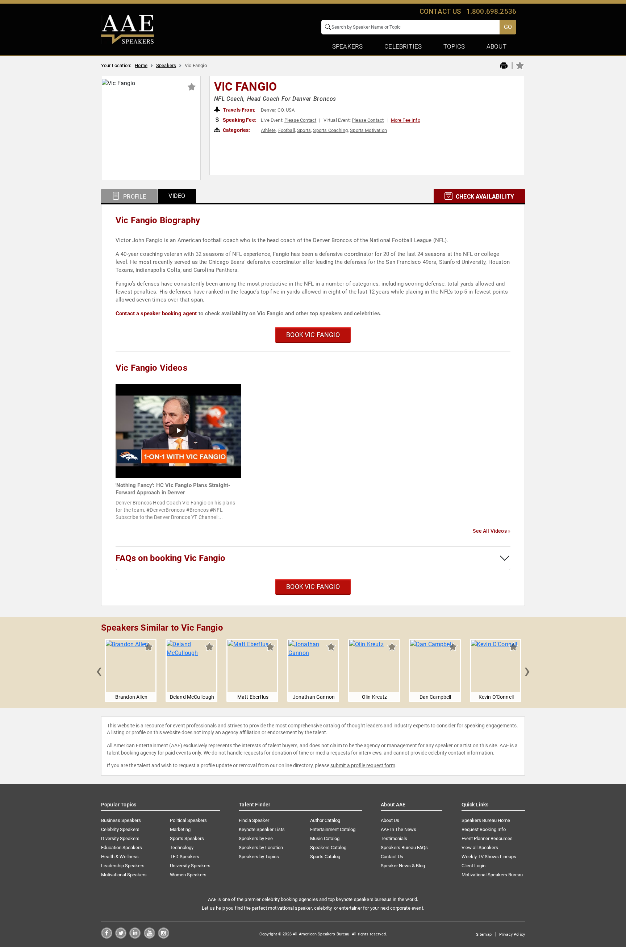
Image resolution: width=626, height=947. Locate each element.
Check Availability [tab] (484, 196)
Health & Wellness (120, 856)
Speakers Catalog (328, 847)
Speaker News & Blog (403, 865)
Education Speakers (121, 847)
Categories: (236, 130)
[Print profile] (504, 66)
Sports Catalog (325, 856)
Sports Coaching (330, 130)
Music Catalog (324, 838)
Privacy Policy (512, 934)
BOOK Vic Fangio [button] (313, 334)
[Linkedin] (135, 936)
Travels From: (238, 110)
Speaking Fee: (239, 120)
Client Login (473, 865)
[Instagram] (163, 936)
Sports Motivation (368, 130)
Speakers (166, 65)
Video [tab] (176, 195)
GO (508, 27)
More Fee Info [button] (405, 120)
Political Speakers (188, 820)
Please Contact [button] (300, 120)
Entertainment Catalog (332, 829)
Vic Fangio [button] (245, 87)
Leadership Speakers (123, 865)
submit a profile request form (362, 765)
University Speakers (190, 865)
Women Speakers (188, 874)
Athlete (268, 130)
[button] (99, 670)
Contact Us (392, 856)
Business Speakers (121, 820)
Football (286, 130)
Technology (181, 847)
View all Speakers (480, 847)
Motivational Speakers (124, 874)
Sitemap (484, 934)
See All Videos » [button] (491, 531)
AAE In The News (398, 829)
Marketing (180, 829)
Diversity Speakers (120, 838)
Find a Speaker (254, 820)
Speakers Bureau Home (486, 820)
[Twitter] (120, 936)
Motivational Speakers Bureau (492, 874)
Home (141, 65)
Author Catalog (325, 820)
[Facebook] (106, 936)
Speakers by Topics (259, 856)
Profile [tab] (134, 196)
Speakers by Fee (256, 838)
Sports (304, 130)
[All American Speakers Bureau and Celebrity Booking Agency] (127, 29)
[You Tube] (149, 936)
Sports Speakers (187, 838)
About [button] (496, 46)
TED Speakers (184, 856)
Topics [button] (454, 46)
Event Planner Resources (487, 838)
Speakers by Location (261, 847)
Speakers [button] (347, 46)
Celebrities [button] (403, 46)
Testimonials (394, 838)
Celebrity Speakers (120, 829)
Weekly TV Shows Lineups (489, 856)
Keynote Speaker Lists (262, 829)
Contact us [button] (440, 11)
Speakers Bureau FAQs (404, 847)
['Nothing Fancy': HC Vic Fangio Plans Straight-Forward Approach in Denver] (178, 430)
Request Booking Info (484, 829)
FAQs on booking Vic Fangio (170, 558)
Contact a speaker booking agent (156, 313)
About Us (390, 820)
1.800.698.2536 (491, 11)
